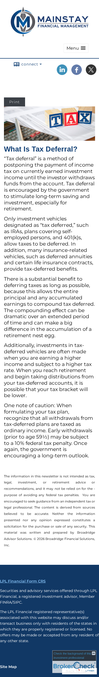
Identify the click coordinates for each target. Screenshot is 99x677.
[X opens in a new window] (91, 73)
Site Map (8, 666)
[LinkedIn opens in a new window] (62, 73)
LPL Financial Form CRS (23, 581)
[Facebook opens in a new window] (76, 73)
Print (14, 102)
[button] (76, 48)
